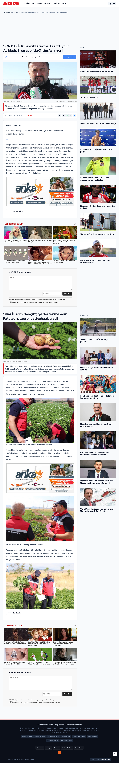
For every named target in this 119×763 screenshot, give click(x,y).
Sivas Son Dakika (27, 736)
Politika (56, 3)
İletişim (56, 748)
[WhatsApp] (67, 115)
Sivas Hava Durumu (52, 740)
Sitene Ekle (78, 748)
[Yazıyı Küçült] (63, 115)
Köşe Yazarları (92, 736)
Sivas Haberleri (40, 736)
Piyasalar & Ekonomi (79, 736)
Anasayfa (8, 12)
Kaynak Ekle (70, 57)
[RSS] (59, 752)
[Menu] (114, 3)
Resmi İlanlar (29, 3)
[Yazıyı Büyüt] (59, 115)
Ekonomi (47, 3)
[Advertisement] (59, 28)
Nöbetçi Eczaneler (66, 740)
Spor (64, 3)
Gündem (39, 3)
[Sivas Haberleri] (11, 3)
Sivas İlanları (66, 736)
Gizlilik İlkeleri (66, 748)
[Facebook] (74, 115)
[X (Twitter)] (70, 115)
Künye (49, 748)
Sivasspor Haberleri (53, 736)
